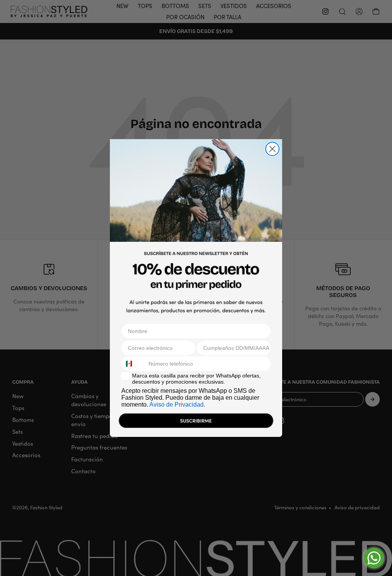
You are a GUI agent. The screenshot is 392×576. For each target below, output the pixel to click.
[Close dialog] (272, 149)
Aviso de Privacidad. (177, 404)
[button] (196, 422)
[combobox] (133, 364)
